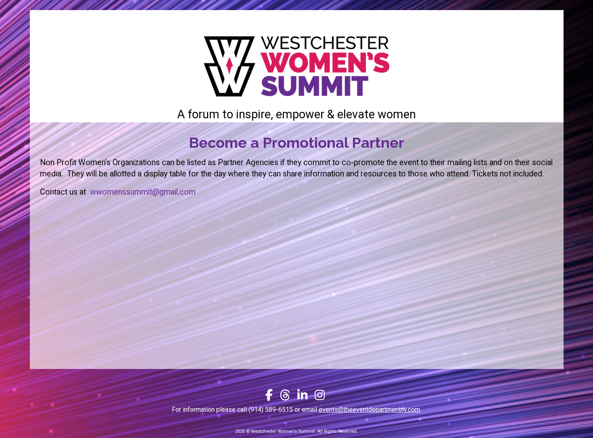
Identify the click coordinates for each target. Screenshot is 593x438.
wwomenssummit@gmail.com (143, 192)
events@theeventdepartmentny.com (369, 409)
